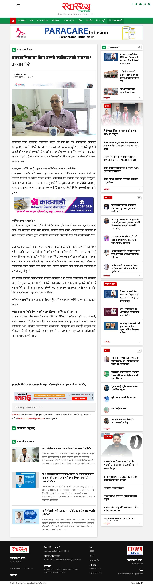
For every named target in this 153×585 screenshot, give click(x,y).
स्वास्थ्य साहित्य (95, 560)
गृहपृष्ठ (92, 551)
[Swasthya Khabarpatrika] (76, 7)
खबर (31, 20)
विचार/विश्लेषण (69, 20)
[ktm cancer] (54, 216)
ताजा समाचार (113, 47)
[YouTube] (140, 4)
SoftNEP (139, 583)
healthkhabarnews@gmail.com (31, 418)
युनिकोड (92, 555)
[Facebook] (132, 4)
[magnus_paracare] (76, 39)
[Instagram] (145, 4)
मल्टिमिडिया (56, 20)
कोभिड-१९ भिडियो (96, 573)
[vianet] (54, 401)
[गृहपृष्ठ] (13, 21)
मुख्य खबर (22, 20)
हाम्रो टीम (13, 575)
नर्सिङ (80, 20)
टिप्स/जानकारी (117, 20)
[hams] (54, 87)
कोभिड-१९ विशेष (95, 568)
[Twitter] (136, 4)
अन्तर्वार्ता (89, 20)
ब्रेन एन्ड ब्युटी (100, 20)
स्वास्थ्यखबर (16, 414)
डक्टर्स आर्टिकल (42, 20)
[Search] (149, 4)
